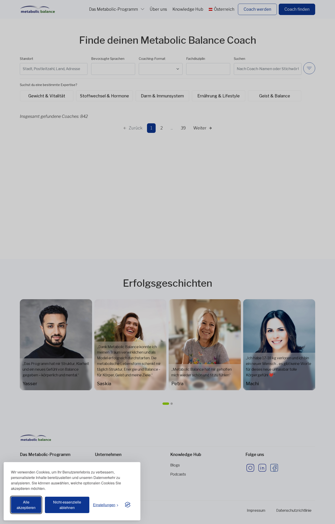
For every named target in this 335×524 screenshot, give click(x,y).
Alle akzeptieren (26, 504)
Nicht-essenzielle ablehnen (67, 504)
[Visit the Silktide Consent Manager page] (127, 504)
